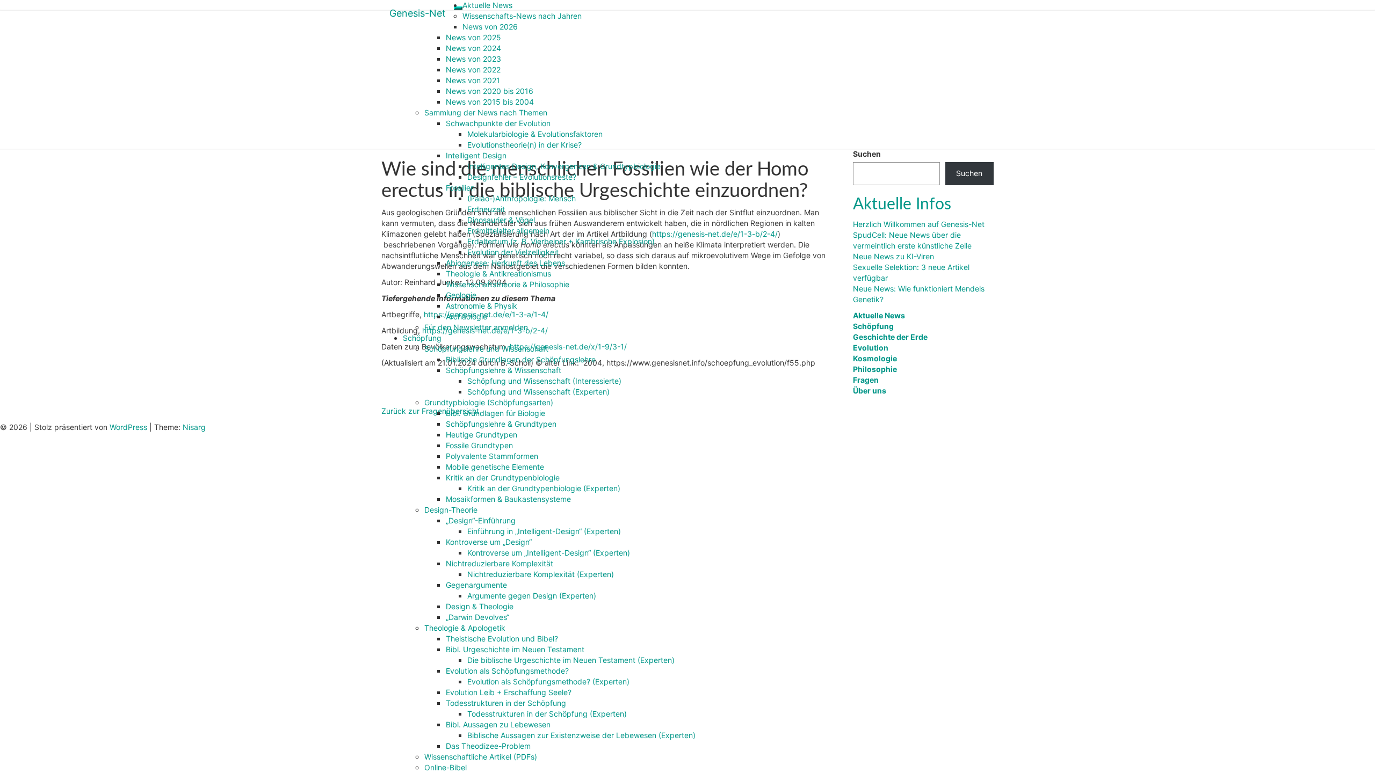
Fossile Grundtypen (479, 445)
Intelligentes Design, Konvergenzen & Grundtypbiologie (564, 166)
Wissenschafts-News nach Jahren (522, 15)
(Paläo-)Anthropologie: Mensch (521, 198)
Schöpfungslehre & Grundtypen (501, 423)
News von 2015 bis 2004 (490, 101)
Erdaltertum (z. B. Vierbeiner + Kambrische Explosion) (561, 241)
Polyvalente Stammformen (492, 456)
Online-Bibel (445, 767)
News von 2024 (473, 48)
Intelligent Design (476, 155)
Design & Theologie (479, 606)
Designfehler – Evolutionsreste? (521, 176)
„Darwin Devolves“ (477, 617)
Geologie (461, 295)
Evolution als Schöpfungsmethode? (507, 670)
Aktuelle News (487, 5)
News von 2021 (473, 80)
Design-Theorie (450, 509)
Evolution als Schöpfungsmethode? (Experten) (548, 681)
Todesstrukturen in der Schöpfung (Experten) (547, 713)
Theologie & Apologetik (464, 627)
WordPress (128, 427)
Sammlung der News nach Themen (485, 112)
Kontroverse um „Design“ (489, 541)
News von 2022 (473, 69)
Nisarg (194, 427)
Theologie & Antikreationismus (498, 273)
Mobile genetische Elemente (495, 466)
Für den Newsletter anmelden (476, 327)
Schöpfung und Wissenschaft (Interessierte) (544, 380)
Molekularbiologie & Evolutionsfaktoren (535, 133)
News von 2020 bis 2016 (489, 91)
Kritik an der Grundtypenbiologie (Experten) (543, 488)
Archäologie (466, 316)
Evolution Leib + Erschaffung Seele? (508, 692)
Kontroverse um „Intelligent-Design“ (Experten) (548, 552)
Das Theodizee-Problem (488, 745)
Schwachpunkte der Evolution (498, 123)
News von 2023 (473, 58)
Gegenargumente (476, 584)
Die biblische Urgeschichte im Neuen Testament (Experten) (571, 660)
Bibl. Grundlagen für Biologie (495, 413)
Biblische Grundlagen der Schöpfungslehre (521, 359)
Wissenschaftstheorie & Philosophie (507, 284)
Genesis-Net (417, 13)
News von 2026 (490, 26)
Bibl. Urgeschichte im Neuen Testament (515, 649)
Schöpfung (422, 337)
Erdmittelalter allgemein (508, 230)
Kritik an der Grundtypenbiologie (503, 477)
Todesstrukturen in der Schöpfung (506, 703)
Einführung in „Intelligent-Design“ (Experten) (544, 531)
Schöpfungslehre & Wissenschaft (503, 370)
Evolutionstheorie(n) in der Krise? (524, 144)
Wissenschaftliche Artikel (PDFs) (480, 756)
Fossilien (460, 187)
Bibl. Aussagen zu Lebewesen (498, 724)
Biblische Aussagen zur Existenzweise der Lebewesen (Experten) (581, 735)
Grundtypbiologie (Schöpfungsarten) (488, 402)
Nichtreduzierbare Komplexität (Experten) (540, 574)
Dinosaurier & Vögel (501, 219)
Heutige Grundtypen (481, 434)
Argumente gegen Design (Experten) (531, 595)
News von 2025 (473, 37)
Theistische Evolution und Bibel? (502, 638)
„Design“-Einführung (481, 520)
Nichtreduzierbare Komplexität (499, 563)
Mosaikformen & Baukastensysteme (508, 499)
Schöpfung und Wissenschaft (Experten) (538, 391)
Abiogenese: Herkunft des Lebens (505, 262)
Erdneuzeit (486, 209)
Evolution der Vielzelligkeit (513, 252)
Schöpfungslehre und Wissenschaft (486, 348)
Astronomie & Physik (481, 305)
